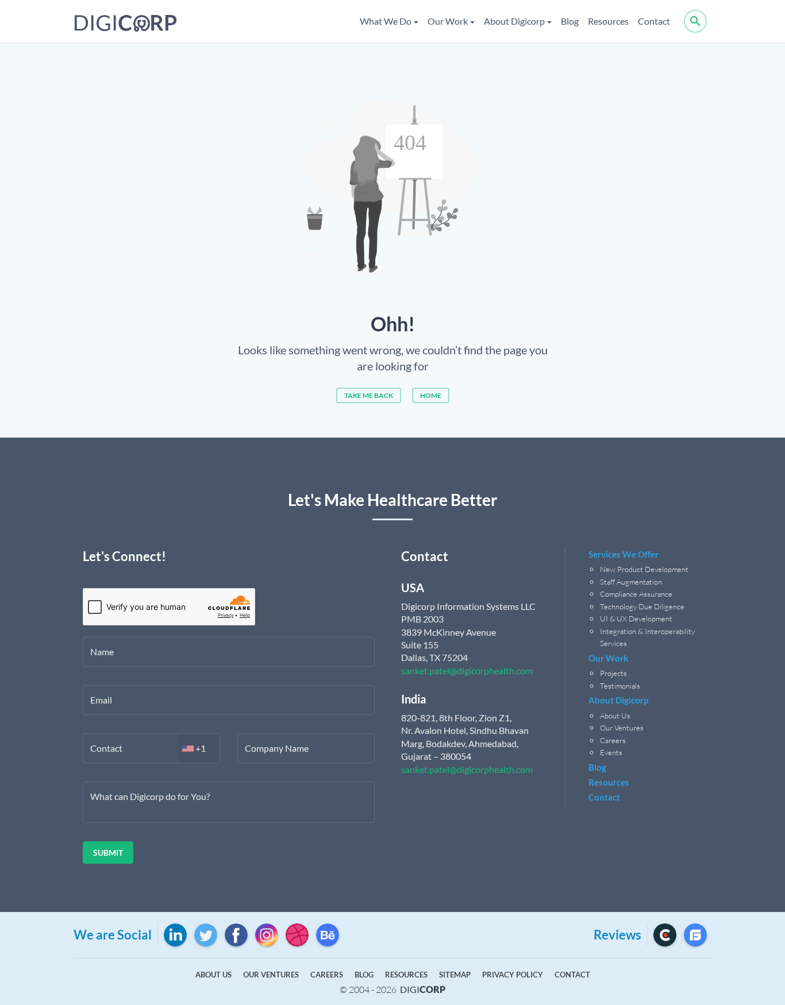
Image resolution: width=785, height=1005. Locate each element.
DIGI (422, 989)
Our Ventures (622, 727)
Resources (608, 21)
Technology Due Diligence (642, 606)
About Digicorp (514, 21)
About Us (615, 715)
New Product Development (645, 569)
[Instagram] (266, 934)
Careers (613, 740)
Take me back (368, 395)
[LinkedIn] (175, 934)
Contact (654, 21)
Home (430, 395)
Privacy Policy (512, 974)
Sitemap (455, 974)
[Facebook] (236, 934)
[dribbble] (297, 934)
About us (213, 974)
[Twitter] (205, 934)
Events (611, 752)
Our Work (448, 21)
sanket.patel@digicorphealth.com (467, 670)
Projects (613, 673)
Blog (570, 21)
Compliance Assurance (636, 593)
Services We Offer (623, 554)
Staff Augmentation (631, 581)
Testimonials (620, 685)
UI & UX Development (636, 618)
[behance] (327, 934)
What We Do (385, 21)
